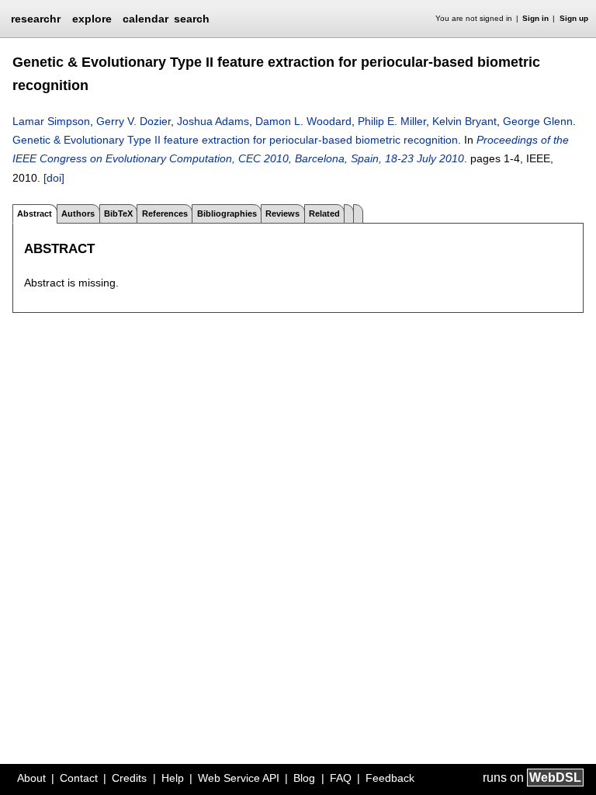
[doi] (53, 178)
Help (172, 778)
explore (92, 18)
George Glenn (538, 121)
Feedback (390, 778)
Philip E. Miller (392, 121)
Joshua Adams (213, 121)
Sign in (535, 18)
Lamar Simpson (51, 121)
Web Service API (238, 778)
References (165, 213)
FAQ (341, 778)
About (31, 778)
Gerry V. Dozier (133, 121)
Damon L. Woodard (303, 121)
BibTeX (118, 213)
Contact (79, 778)
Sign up (574, 18)
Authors (78, 213)
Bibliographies (227, 213)
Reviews (282, 213)
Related (324, 213)
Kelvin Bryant (464, 121)
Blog (304, 778)
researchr (36, 17)
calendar (145, 18)
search (192, 18)
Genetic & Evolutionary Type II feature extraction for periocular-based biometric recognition (235, 140)
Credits (129, 778)
